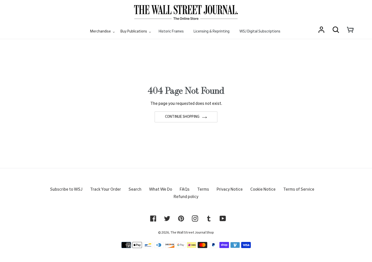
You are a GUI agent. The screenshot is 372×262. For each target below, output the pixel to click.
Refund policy (186, 197)
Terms (203, 189)
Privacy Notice (230, 189)
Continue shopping (182, 117)
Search (135, 189)
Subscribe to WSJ (66, 189)
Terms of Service (298, 189)
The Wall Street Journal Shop (192, 232)
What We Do (160, 189)
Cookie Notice (263, 189)
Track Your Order (105, 189)
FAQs (185, 189)
